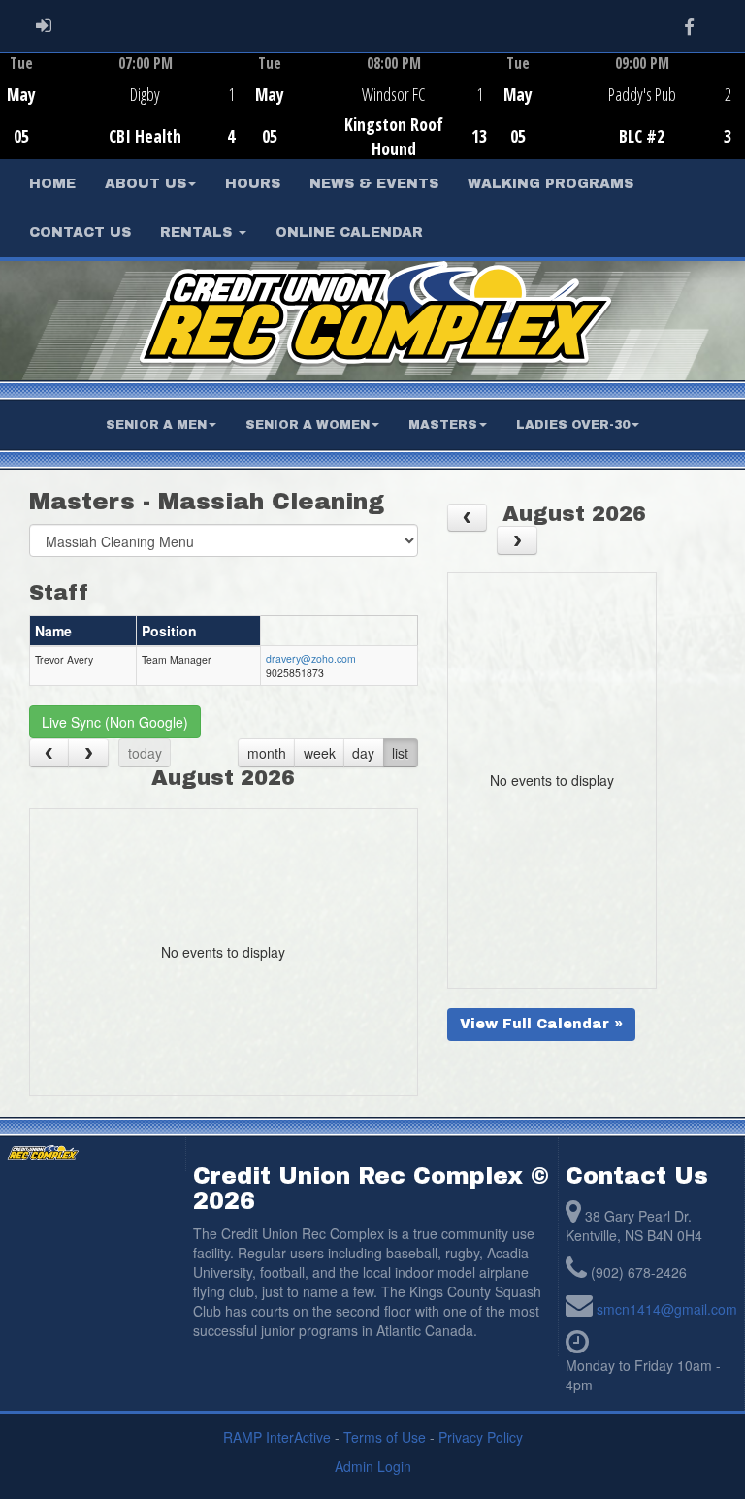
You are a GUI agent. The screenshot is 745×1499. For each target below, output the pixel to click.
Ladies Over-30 (573, 425)
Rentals (198, 232)
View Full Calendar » (541, 1024)
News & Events (373, 184)
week (320, 753)
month (266, 753)
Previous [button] (11, 107)
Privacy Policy (480, 1437)
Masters (442, 425)
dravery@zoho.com (311, 658)
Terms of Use (384, 1437)
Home (52, 184)
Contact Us (80, 232)
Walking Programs (550, 184)
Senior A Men (156, 425)
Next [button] (734, 103)
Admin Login (373, 1466)
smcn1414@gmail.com (667, 1309)
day (363, 753)
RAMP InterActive (277, 1437)
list (400, 753)
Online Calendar (349, 232)
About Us (145, 184)
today (145, 753)
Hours (252, 184)
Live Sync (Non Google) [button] (115, 722)
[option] (124, 105)
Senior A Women (307, 425)
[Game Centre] (125, 121)
